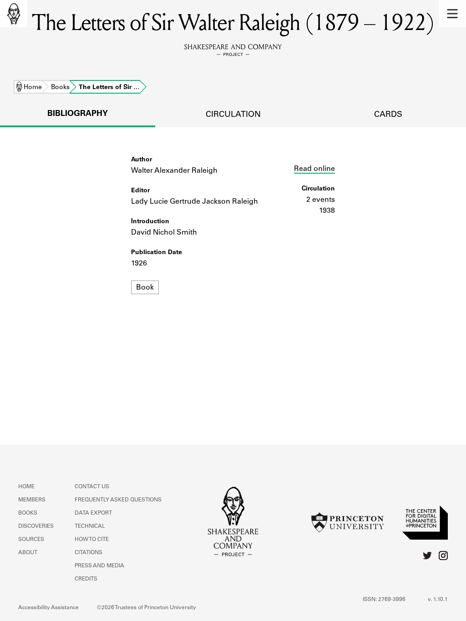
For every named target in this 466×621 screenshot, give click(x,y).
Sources (31, 539)
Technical (90, 526)
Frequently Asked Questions (118, 500)
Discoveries (36, 526)
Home (33, 88)
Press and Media (99, 566)
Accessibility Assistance (48, 608)
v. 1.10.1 (438, 599)
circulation (233, 115)
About (27, 553)
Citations (88, 553)
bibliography (77, 114)
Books (60, 88)
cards (388, 115)
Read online (314, 169)
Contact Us (92, 487)
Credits (86, 579)
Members (32, 500)
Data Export (93, 513)
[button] (452, 13)
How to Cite (92, 539)
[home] (13, 13)
